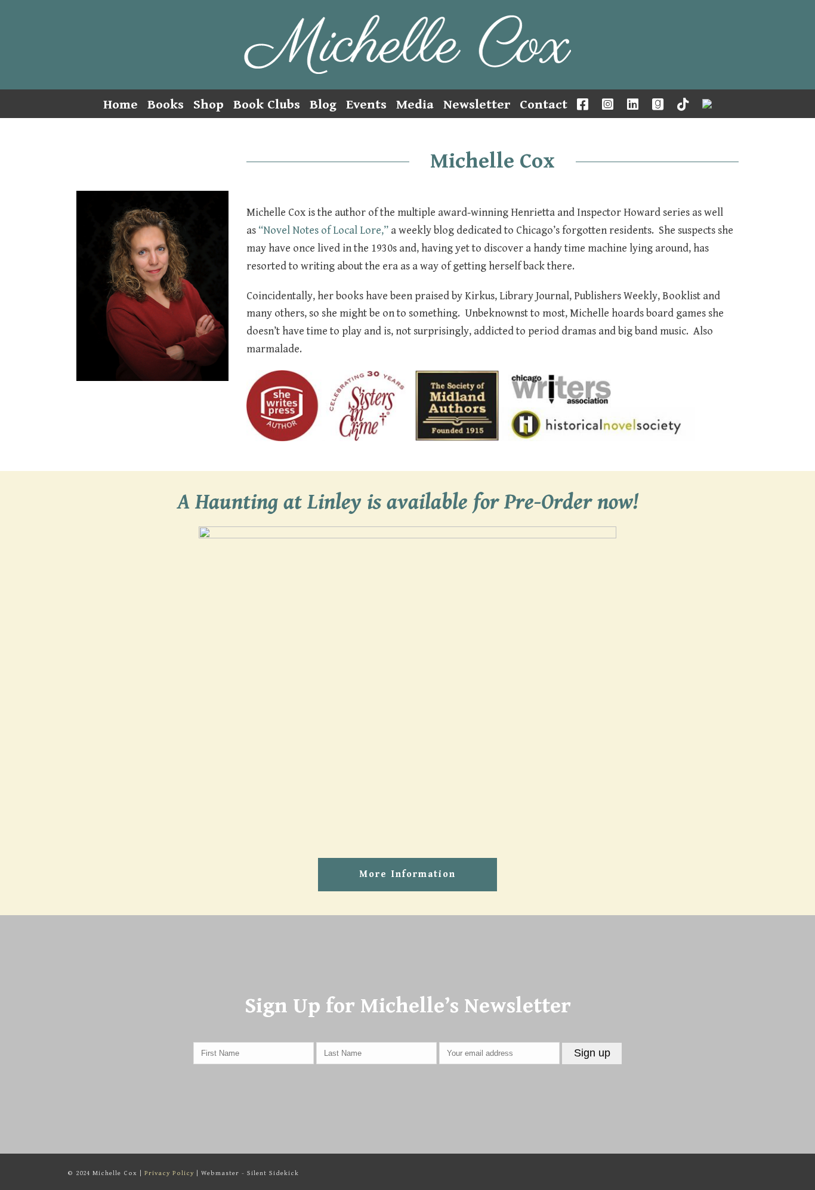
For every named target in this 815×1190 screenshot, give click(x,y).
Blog (323, 104)
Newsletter (476, 104)
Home (120, 104)
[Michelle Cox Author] (407, 44)
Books (165, 104)
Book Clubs (266, 104)
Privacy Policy (169, 1173)
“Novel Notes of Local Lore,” (323, 230)
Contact (543, 104)
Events (366, 104)
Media (415, 104)
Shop (208, 104)
